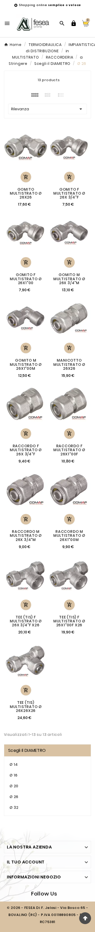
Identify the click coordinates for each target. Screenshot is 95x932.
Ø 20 (14, 786)
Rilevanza (47, 109)
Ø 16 (14, 775)
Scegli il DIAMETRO (27, 750)
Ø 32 (14, 807)
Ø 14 (14, 764)
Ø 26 (14, 796)
